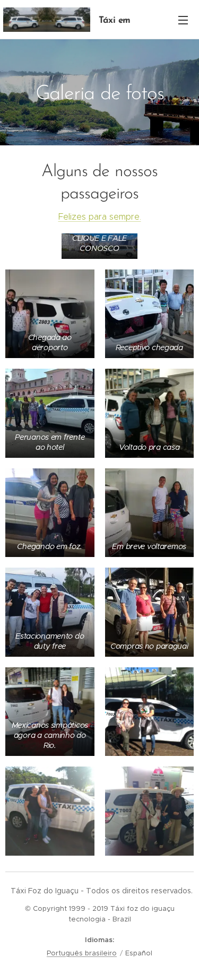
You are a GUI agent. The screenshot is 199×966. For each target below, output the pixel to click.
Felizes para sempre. (99, 217)
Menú (183, 19)
